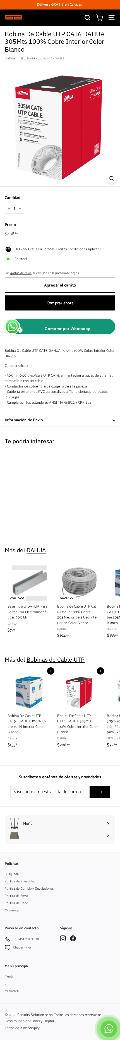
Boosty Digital (43, 1021)
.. (5, 983)
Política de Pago (16, 903)
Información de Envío (24, 420)
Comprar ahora (60, 303)
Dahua (10, 58)
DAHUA (36, 550)
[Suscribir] (100, 792)
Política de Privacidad (20, 881)
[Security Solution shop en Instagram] (63, 938)
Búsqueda (12, 874)
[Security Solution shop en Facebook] (73, 938)
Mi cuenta (12, 910)
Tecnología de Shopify (22, 1028)
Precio (10, 225)
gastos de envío (21, 273)
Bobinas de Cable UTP (56, 659)
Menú (9, 976)
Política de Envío (16, 896)
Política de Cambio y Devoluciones (29, 888)
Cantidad (13, 198)
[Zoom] (112, 178)
